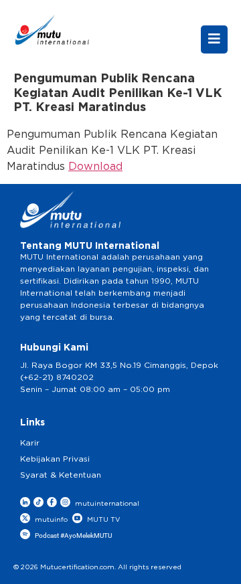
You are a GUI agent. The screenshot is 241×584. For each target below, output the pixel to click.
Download (95, 166)
